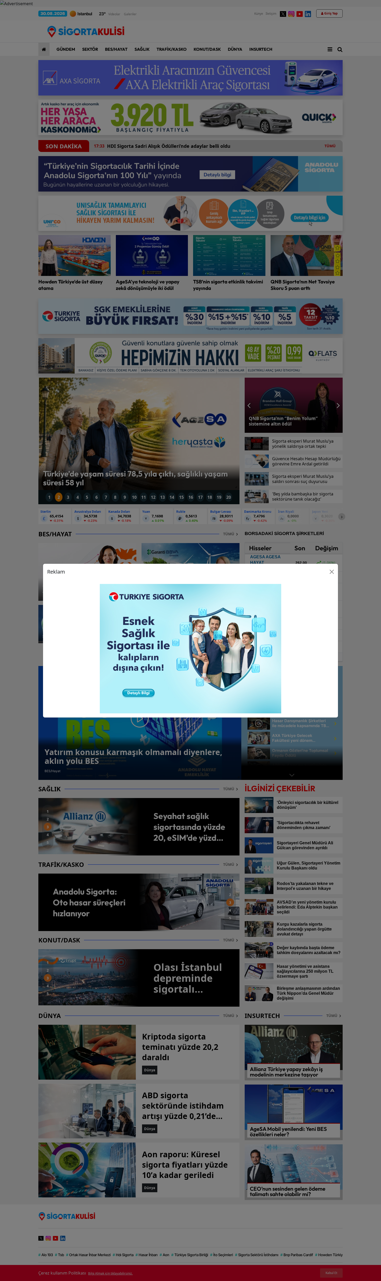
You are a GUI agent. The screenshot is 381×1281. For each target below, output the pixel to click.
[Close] (332, 572)
